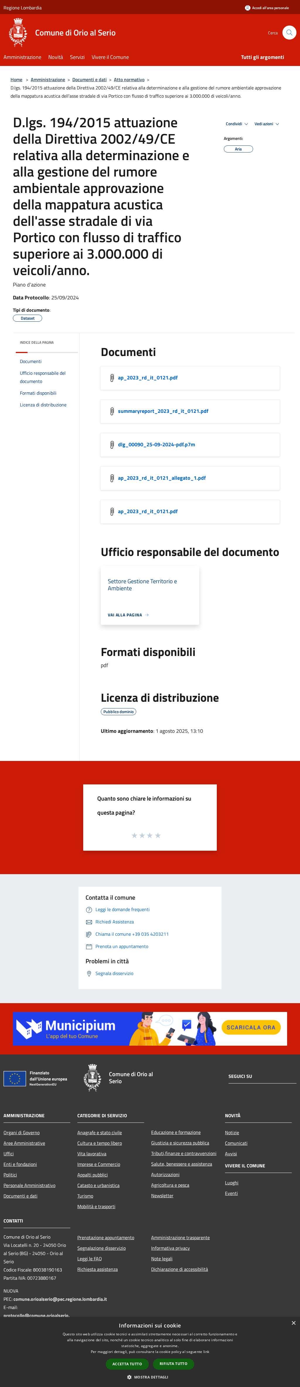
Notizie (232, 1132)
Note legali (162, 1258)
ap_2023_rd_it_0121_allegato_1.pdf (162, 478)
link (206, 1351)
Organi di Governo (22, 1132)
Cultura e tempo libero (99, 1143)
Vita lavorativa (91, 1153)
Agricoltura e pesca (170, 1184)
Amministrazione (48, 79)
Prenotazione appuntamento (105, 1237)
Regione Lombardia (23, 7)
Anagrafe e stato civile (99, 1132)
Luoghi (231, 1182)
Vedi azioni (264, 124)
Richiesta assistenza (97, 1269)
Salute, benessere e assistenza (181, 1163)
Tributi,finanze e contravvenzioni (184, 1153)
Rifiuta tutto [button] (174, 1363)
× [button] (293, 1323)
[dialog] (150, 1352)
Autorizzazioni (165, 1174)
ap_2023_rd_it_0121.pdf (148, 377)
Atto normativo (129, 79)
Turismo (85, 1195)
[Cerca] (289, 33)
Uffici (9, 1153)
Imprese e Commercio (98, 1164)
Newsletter (162, 1195)
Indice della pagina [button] (37, 342)
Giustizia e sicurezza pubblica (180, 1142)
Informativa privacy (170, 1248)
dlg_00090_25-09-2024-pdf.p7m (156, 444)
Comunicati (236, 1143)
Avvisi (231, 1153)
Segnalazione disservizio (101, 1248)
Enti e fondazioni (20, 1164)
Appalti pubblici (92, 1174)
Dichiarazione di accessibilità (179, 1269)
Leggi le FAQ (89, 1258)
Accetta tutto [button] (127, 1363)
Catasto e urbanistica (98, 1185)
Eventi (231, 1193)
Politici (10, 1174)
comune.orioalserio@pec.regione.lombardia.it (60, 1299)
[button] (150, 1377)
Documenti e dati (89, 79)
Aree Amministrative (24, 1143)
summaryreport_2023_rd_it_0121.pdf (163, 411)
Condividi (234, 124)
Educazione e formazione (176, 1132)
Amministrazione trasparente (180, 1237)
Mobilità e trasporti (96, 1206)
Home (16, 79)
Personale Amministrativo (29, 1185)
